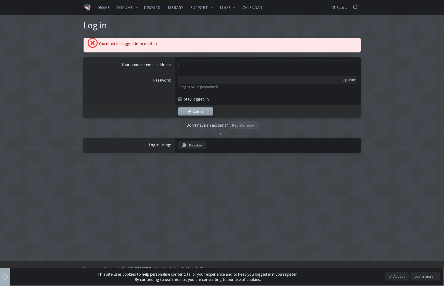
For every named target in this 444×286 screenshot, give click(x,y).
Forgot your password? (198, 86)
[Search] (356, 7)
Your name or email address (145, 64)
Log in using (159, 144)
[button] (136, 7)
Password (161, 80)
